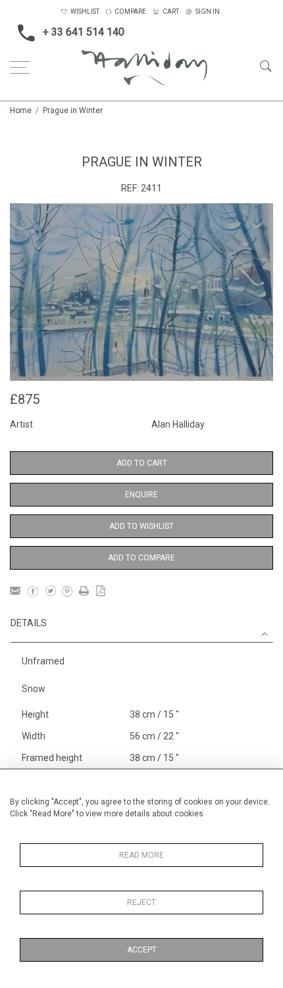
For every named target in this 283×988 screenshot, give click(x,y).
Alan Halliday (178, 424)
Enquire (141, 494)
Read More (141, 855)
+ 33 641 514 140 (83, 32)
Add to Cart (141, 463)
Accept (142, 949)
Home (21, 110)
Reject (141, 902)
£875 (24, 399)
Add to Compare (141, 557)
